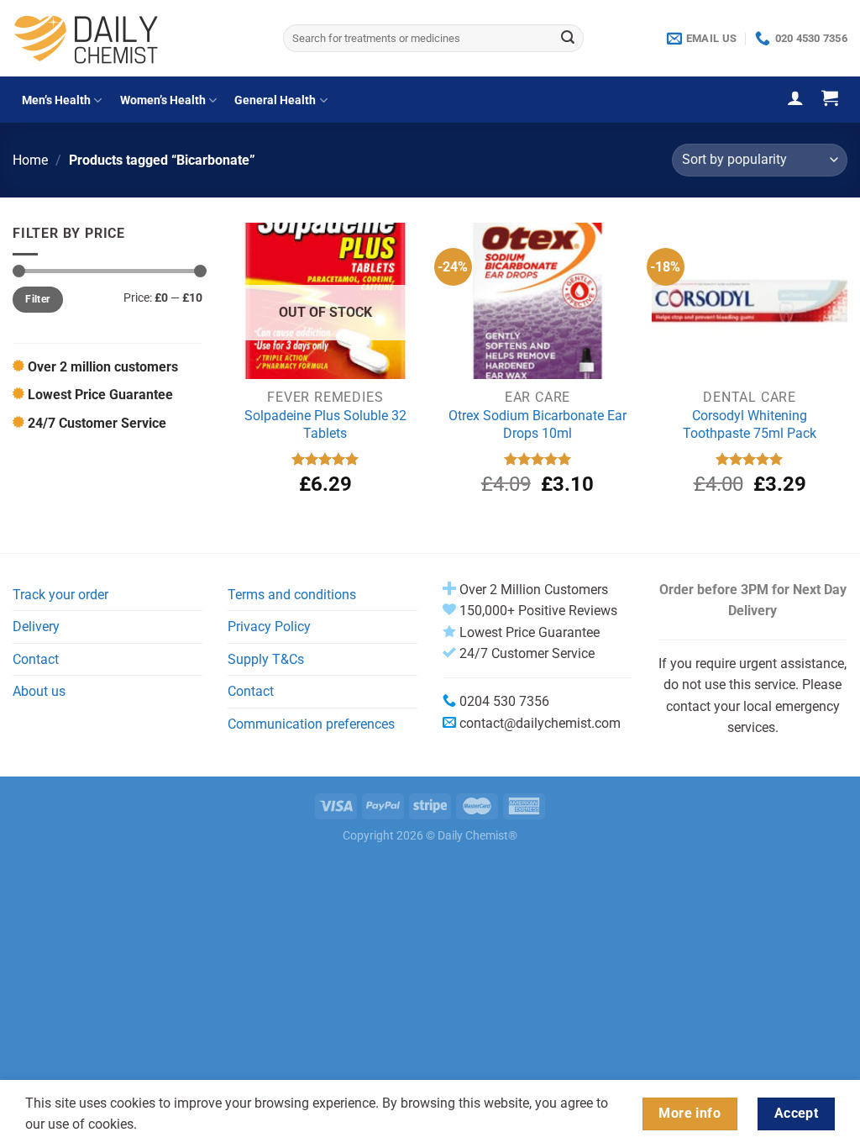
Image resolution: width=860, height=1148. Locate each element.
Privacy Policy (269, 627)
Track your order (60, 595)
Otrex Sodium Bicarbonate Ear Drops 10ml (537, 424)
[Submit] (568, 38)
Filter (37, 299)
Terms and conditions (292, 595)
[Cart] (829, 97)
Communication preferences (311, 724)
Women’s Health (163, 100)
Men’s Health (56, 100)
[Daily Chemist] (135, 38)
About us (39, 691)
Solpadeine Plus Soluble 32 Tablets (325, 424)
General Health (275, 100)
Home (30, 160)
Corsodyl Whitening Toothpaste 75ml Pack (749, 424)
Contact (36, 659)
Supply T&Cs (266, 659)
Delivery (36, 627)
